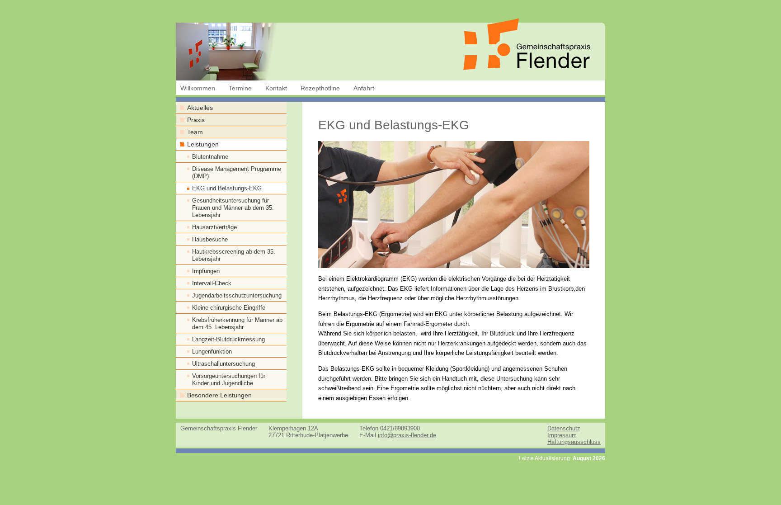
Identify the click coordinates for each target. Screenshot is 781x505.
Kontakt (276, 88)
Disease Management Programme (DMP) (236, 172)
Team (195, 132)
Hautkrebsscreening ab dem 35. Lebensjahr (233, 255)
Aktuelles (200, 107)
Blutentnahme (210, 156)
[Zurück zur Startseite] (526, 67)
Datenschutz (563, 428)
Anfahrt (363, 88)
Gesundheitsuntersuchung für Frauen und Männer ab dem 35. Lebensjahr (233, 207)
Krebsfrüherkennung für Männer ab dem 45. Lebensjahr (237, 323)
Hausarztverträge (214, 227)
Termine (240, 88)
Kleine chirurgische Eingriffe (228, 307)
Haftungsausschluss (574, 442)
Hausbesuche (210, 239)
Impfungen (206, 271)
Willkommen (197, 88)
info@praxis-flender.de (407, 435)
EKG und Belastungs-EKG (227, 188)
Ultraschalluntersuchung (223, 363)
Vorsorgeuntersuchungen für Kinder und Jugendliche (228, 380)
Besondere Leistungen (219, 395)
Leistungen (203, 144)
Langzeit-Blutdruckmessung (228, 339)
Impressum (562, 435)
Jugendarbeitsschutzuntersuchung (237, 295)
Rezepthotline (320, 88)
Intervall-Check (211, 283)
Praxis (196, 120)
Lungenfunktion (212, 351)
